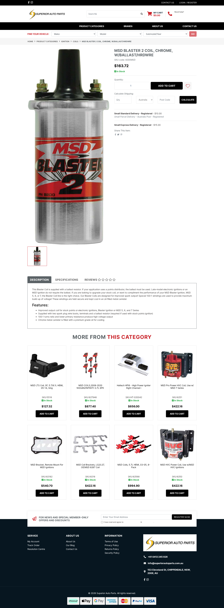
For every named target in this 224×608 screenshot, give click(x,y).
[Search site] (142, 13)
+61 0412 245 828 (185, 14)
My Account (33, 541)
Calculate (187, 99)
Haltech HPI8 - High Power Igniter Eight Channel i (134, 386)
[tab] (39, 279)
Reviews (91, 279)
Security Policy (112, 553)
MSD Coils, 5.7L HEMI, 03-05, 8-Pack (133, 466)
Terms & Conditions (132, 522)
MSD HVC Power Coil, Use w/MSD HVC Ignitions (177, 466)
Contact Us (190, 26)
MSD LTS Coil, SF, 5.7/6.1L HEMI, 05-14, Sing (46, 386)
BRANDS (128, 26)
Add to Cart (166, 85)
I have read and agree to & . (129, 522)
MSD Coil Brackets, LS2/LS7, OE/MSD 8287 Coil (90, 466)
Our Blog (70, 545)
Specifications (66, 279)
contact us (167, 2)
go (193, 34)
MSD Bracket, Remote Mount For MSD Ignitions (47, 466)
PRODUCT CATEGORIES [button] (91, 26)
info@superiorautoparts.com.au (165, 563)
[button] (188, 86)
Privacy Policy (147, 522)
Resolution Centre (36, 549)
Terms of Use (111, 541)
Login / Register (188, 2)
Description (39, 279)
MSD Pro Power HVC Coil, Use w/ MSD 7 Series (177, 386)
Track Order (33, 545)
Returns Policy (112, 549)
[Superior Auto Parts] (46, 13)
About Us (157, 26)
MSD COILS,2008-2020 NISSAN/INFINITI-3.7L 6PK (90, 386)
